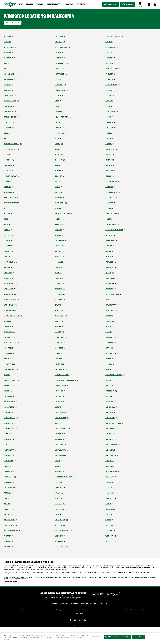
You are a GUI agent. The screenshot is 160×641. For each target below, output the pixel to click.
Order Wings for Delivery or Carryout (63, 593)
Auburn (58, 52)
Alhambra (59, 36)
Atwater (7, 52)
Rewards (29, 4)
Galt (57, 181)
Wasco (108, 520)
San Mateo (8, 434)
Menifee (58, 273)
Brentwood (59, 74)
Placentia (109, 359)
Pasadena (109, 342)
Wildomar (59, 536)
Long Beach (110, 256)
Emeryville (109, 160)
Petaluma (8, 353)
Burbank (58, 79)
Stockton (109, 477)
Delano (108, 138)
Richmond (59, 391)
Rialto (6, 391)
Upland (7, 504)
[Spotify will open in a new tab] (84, 620)
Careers (74, 604)
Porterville (59, 369)
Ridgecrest (109, 391)
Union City (109, 498)
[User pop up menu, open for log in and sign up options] (149, 4)
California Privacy (144, 610)
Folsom (58, 171)
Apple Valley (9, 47)
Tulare (57, 493)
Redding (108, 380)
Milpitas (58, 278)
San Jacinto (9, 423)
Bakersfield (8, 58)
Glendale (109, 187)
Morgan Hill (60, 294)
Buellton (109, 74)
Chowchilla (60, 111)
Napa (107, 299)
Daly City (7, 138)
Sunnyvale (8, 482)
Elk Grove (58, 160)
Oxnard (108, 326)
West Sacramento (62, 530)
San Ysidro (109, 439)
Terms (50, 610)
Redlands (7, 385)
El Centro (59, 154)
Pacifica (58, 332)
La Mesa (58, 235)
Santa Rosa (8, 461)
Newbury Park (111, 305)
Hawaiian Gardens (11, 203)
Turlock (108, 493)
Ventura (58, 509)
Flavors (40, 4)
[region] (80, 637)
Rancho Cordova (62, 375)
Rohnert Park (9, 402)
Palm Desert (9, 337)
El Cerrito (109, 154)
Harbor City (110, 197)
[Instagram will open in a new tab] (74, 620)
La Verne (7, 240)
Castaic (108, 95)
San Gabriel (110, 418)
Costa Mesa (110, 128)
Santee (57, 461)
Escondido (8, 165)
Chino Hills (8, 111)
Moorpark (109, 289)
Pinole (6, 359)
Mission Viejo (9, 283)
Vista (57, 514)
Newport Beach (10, 310)
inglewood (59, 219)
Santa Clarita (60, 450)
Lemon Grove (9, 251)
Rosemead (58, 402)
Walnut (108, 514)
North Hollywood (11, 316)
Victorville (110, 509)
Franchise (113, 610)
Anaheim (7, 42)
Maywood (8, 273)
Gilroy (57, 187)
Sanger (7, 444)
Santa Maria (9, 455)
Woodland (59, 541)
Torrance (59, 487)
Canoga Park (60, 90)
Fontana (109, 171)
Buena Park (8, 79)
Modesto (58, 283)
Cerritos (109, 101)
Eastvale (58, 149)
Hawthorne (59, 203)
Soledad (58, 471)
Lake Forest (110, 240)
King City (58, 230)
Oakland (7, 321)
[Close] (157, 637)
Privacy (77, 610)
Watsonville (9, 525)
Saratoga (109, 461)
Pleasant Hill (9, 364)
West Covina (60, 525)
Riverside (58, 396)
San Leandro (9, 428)
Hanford (58, 197)
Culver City (59, 133)
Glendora (8, 192)
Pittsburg (59, 359)
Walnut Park (60, 520)
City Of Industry (61, 117)
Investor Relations (103, 610)
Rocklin (108, 396)
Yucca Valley (60, 547)
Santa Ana (59, 444)
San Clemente (60, 412)
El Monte (7, 160)
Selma (57, 466)
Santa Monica (60, 455)
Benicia (7, 68)
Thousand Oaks (10, 487)
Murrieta (58, 299)
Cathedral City (10, 101)
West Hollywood (11, 530)
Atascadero (110, 47)
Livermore (109, 251)
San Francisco (60, 418)
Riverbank (8, 396)
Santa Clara (9, 450)
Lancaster (59, 246)
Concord (7, 128)
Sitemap (84, 610)
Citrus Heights (10, 117)
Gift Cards (81, 4)
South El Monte (112, 471)
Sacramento (9, 407)
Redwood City (60, 385)
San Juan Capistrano (114, 423)
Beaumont (8, 63)
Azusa (107, 52)
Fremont (58, 176)
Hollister (8, 214)
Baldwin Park (60, 58)
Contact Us (103, 604)
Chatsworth (9, 106)
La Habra (7, 235)
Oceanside (109, 321)
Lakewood (8, 246)
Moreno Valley (10, 294)
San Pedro (109, 434)
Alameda (7, 36)
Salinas (58, 407)
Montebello (60, 289)
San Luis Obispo (61, 428)
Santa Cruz (110, 450)
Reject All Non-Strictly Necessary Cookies (117, 636)
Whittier (7, 536)
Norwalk (109, 316)
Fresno (108, 176)
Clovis (108, 117)
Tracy (107, 487)
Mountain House (112, 294)
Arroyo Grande (61, 47)
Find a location (12, 23)
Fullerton (8, 181)
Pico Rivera (109, 353)
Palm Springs (60, 337)
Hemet (6, 208)
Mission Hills (110, 278)
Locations (69, 4)
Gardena (7, 187)
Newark (58, 305)
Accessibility (92, 610)
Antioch (108, 42)
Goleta (57, 192)
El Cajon (7, 154)
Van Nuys (7, 509)
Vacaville (58, 504)
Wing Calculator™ (54, 4)
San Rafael (8, 439)
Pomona (108, 364)
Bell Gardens (60, 63)
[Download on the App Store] (98, 595)
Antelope (58, 42)
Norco (57, 310)
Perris (107, 348)
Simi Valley (8, 471)
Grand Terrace (10, 197)
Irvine (6, 224)
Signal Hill (110, 466)
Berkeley (58, 68)
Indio (6, 219)
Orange (58, 326)
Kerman (7, 230)
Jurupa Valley (111, 224)
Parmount (59, 342)
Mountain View (10, 299)
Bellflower (110, 63)
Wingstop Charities (88, 604)
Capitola (109, 90)
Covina (7, 133)
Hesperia (58, 208)
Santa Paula (110, 455)
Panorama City (10, 342)
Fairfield (108, 165)
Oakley (57, 321)
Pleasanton (60, 364)
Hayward (109, 203)
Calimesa (7, 85)
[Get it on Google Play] (113, 595)
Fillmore (7, 171)
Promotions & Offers (40, 610)
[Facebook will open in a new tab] (70, 620)
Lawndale (109, 246)
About (54, 604)
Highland (109, 208)
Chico (57, 106)
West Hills (109, 525)
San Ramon (59, 439)
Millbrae (7, 278)
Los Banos (59, 262)
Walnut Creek (9, 520)
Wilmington (110, 536)
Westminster (110, 530)
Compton (109, 122)
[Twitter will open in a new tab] (79, 620)
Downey (108, 144)
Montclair (8, 289)
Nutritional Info (123, 610)
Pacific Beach (9, 332)
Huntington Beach (62, 214)
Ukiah (57, 498)
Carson (58, 95)
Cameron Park (111, 85)
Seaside (6, 466)
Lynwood (109, 262)
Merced (108, 273)
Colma (57, 122)
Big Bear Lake (9, 74)
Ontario (7, 326)
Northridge (59, 316)
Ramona (7, 375)
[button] (154, 4)
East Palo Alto (10, 149)
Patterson (59, 348)
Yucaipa (7, 547)
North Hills (110, 310)
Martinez (109, 267)
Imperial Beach (111, 214)
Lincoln (58, 251)
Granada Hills (111, 192)
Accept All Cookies (138, 636)
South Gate (8, 477)
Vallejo (108, 504)
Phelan (57, 353)
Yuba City (109, 541)
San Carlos (8, 412)
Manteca (58, 267)
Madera (7, 267)
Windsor (7, 541)
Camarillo (59, 85)
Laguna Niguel (61, 240)
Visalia (6, 514)
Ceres (57, 101)
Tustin (6, 498)
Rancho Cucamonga (113, 375)
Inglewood (110, 219)
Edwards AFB (110, 149)
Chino (107, 106)
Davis (57, 138)
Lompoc (58, 256)
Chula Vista (110, 111)
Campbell (7, 90)
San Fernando (9, 418)
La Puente (109, 235)
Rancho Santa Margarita (65, 380)
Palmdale (109, 337)
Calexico (109, 79)
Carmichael (8, 95)
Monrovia (109, 283)
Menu (20, 4)
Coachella (8, 122)
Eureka (57, 165)
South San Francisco (63, 477)
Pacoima (108, 332)
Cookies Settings (97, 636)
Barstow (109, 58)
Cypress (108, 133)
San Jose (58, 423)
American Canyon (112, 36)
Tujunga (7, 493)
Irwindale (59, 224)
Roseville (109, 402)
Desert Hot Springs (11, 144)
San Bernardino (112, 407)
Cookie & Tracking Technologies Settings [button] (21, 610)
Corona (58, 128)
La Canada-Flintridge (114, 230)
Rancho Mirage (10, 380)
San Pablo (59, 434)
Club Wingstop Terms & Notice (64, 610)
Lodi (5, 256)
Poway (108, 369)
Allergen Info (133, 610)
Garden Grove (111, 181)
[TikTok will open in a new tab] (89, 620)
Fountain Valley (10, 176)
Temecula (109, 482)
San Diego (109, 412)
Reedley (108, 385)
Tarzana (58, 482)
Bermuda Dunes (111, 68)
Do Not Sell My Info (80, 613)
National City (9, 305)
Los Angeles (8, 262)
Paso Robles (9, 348)
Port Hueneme (9, 369)
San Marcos (110, 428)
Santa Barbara (111, 444)
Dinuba (57, 144)
